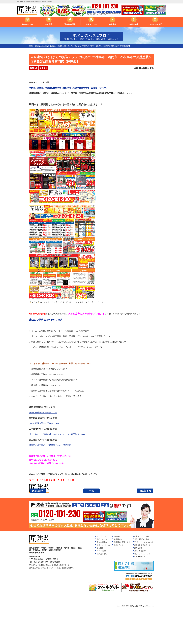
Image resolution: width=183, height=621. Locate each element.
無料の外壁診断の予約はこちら (43, 413)
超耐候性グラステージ (142, 545)
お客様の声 (133, 24)
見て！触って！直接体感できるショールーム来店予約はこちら (57, 434)
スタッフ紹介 (102, 551)
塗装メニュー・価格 (141, 536)
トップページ (102, 536)
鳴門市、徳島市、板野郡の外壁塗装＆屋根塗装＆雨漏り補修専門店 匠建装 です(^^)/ (68, 88)
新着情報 (44, 68)
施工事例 (112, 24)
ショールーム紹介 (155, 24)
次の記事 (38, 491)
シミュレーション (140, 557)
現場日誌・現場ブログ (122, 542)
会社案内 (49, 24)
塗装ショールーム (103, 545)
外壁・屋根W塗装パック (143, 539)
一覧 (91, 491)
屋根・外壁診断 (140, 551)
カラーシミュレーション (143, 554)
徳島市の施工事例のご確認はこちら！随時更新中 (51, 445)
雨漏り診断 (138, 548)
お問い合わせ (119, 545)
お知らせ (34, 68)
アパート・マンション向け (144, 542)
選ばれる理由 (70, 24)
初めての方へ (27, 24)
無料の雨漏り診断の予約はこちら (44, 423)
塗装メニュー (91, 24)
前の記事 (144, 491)
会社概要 (100, 548)
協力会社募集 (102, 554)
